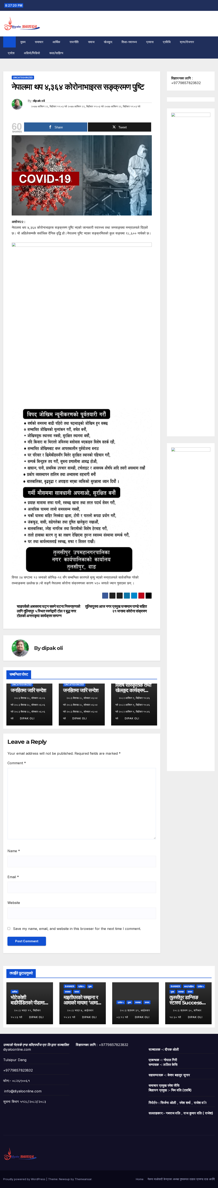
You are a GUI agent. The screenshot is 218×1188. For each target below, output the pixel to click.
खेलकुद (108, 42)
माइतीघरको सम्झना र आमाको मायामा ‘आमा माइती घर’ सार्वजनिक (82, 1002)
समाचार (39, 42)
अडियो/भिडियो (32, 53)
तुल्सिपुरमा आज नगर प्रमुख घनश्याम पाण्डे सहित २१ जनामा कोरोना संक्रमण (116, 608)
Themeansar (83, 1179)
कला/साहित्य (56, 53)
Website (13, 903)
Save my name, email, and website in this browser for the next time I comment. (77, 929)
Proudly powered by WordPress (24, 1179)
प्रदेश (11, 53)
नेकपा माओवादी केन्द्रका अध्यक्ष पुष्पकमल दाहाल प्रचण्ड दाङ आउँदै (181, 1179)
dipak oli (39, 101)
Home (139, 1179)
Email (13, 877)
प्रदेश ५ (81, 986)
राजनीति (74, 42)
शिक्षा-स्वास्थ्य (129, 42)
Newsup (64, 1179)
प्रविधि (167, 42)
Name (13, 851)
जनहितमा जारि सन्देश (28, 690)
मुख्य (23, 42)
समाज (91, 42)
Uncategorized (23, 77)
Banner (69, 986)
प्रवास (149, 42)
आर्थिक (56, 42)
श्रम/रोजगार (187, 42)
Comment (16, 763)
